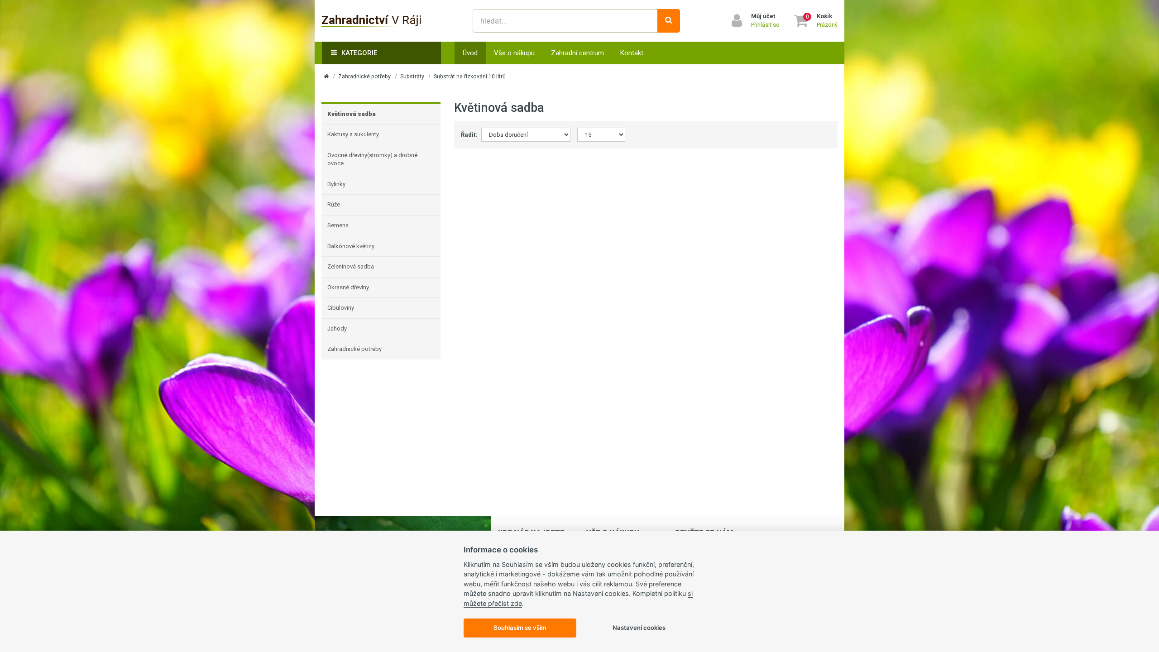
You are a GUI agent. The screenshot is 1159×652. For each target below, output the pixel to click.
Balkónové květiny (350, 246)
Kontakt (631, 53)
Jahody (337, 328)
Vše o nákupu (514, 53)
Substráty (412, 76)
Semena (338, 225)
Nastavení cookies (639, 627)
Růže (333, 204)
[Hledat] (668, 21)
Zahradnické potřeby (364, 76)
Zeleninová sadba (350, 266)
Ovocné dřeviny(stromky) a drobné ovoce (372, 159)
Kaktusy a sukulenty (353, 134)
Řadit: (467, 134)
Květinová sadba (351, 113)
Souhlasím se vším (519, 627)
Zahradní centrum (577, 53)
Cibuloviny (340, 307)
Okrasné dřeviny (348, 287)
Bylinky (336, 184)
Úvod (470, 53)
